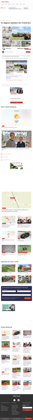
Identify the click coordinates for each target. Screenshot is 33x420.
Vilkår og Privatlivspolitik (5, 407)
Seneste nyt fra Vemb (15, 405)
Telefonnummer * (4, 289)
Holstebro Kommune (15, 411)
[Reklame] (16, 90)
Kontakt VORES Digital (16, 418)
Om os (2, 405)
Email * (18, 289)
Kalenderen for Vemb (15, 407)
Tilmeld (16, 102)
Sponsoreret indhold (15, 414)
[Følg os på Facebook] (14, 400)
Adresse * (3, 293)
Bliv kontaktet (27, 298)
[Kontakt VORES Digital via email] (19, 400)
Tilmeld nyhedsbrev (28, 418)
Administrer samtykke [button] (4, 410)
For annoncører (3, 406)
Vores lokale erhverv (15, 406)
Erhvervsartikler (14, 410)
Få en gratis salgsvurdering (16, 412)
